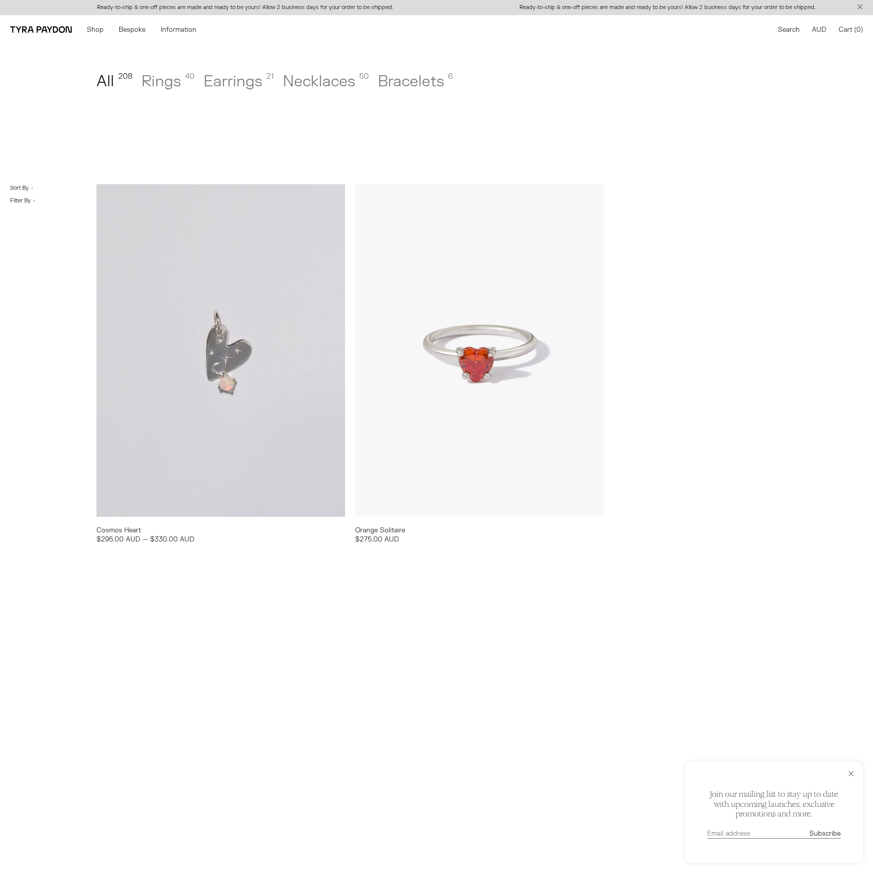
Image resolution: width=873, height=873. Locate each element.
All (114, 81)
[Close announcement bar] (862, 7)
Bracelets (415, 81)
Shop (95, 30)
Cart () (851, 30)
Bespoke (132, 30)
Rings (168, 81)
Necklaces (326, 81)
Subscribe (825, 834)
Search (789, 30)
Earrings (239, 81)
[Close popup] (851, 773)
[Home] (41, 29)
